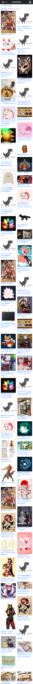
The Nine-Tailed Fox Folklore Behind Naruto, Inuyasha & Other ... (24, 591)
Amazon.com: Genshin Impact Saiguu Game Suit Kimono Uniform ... (24, 102)
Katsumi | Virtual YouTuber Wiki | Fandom (24, 270)
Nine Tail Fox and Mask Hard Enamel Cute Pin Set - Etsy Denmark (24, 654)
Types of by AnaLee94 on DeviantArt (24, 118)
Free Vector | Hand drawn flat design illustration (6, 163)
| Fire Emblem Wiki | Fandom (24, 315)
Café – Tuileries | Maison (24, 417)
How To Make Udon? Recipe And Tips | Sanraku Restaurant (24, 577)
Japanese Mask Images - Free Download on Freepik (24, 28)
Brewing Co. (23, 154)
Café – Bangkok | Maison (24, 241)
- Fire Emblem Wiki (7, 668)
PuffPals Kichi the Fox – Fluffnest (24, 556)
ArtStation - (23, 172)
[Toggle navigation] (3, 2)
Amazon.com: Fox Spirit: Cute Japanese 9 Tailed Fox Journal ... (24, 393)
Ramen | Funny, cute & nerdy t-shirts (8, 350)
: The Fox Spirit (7, 599)
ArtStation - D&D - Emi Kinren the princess (7, 651)
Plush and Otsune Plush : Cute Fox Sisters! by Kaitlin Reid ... (24, 292)
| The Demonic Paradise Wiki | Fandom (8, 579)
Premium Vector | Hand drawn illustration (8, 123)
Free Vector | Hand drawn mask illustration (7, 211)
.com (19, 8)
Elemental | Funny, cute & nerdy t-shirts (7, 233)
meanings (12, 8)
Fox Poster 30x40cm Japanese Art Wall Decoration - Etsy (7, 535)
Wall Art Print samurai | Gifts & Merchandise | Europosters (23, 502)
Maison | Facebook (22, 226)
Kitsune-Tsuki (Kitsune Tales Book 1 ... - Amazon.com (23, 50)
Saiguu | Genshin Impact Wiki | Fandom (7, 373)
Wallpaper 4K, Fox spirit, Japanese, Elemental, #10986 (7, 395)
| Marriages (7, 143)
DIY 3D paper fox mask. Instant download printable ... (23, 452)
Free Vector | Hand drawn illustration (6, 255)
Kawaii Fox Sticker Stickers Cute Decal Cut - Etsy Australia (24, 204)
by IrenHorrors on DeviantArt (24, 528)
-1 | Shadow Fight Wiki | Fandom (7, 632)
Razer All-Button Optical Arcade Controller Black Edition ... (8, 325)
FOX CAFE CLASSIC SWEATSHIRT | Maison (7, 189)
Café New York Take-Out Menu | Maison (8, 552)
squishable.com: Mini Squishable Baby (8, 53)
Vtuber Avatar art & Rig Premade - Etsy (24, 372)
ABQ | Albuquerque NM (6, 460)
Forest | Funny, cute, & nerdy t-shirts (24, 437)
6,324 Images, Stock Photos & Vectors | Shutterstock (24, 81)
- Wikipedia (6, 34)
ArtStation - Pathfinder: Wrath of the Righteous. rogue (24, 351)
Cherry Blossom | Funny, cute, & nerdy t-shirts (24, 139)
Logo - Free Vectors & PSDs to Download (6, 74)
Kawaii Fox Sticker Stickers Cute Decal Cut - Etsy (7, 435)
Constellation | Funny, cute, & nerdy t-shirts (24, 474)
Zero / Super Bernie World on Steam (24, 185)
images (5, 8)
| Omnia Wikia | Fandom (8, 483)
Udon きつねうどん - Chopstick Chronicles (8, 102)
